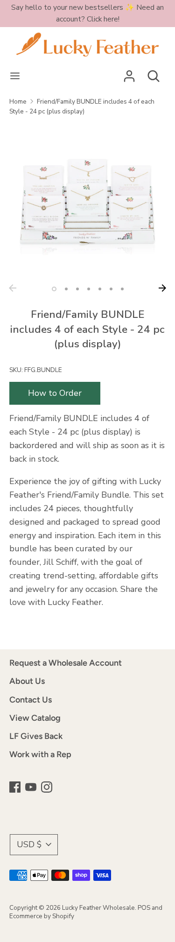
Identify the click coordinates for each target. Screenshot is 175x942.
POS (144, 907)
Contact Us (30, 700)
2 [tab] (66, 289)
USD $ (29, 844)
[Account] (129, 73)
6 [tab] (111, 289)
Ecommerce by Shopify (41, 916)
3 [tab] (77, 289)
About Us (27, 681)
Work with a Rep (40, 754)
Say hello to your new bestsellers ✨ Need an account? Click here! (87, 13)
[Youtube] (31, 788)
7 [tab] (122, 289)
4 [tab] (88, 289)
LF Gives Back (36, 736)
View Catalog (35, 718)
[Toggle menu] (15, 76)
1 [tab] (54, 289)
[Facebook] (15, 788)
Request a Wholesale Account (65, 663)
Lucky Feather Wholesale (98, 907)
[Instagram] (47, 788)
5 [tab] (99, 289)
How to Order (55, 393)
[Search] (153, 73)
